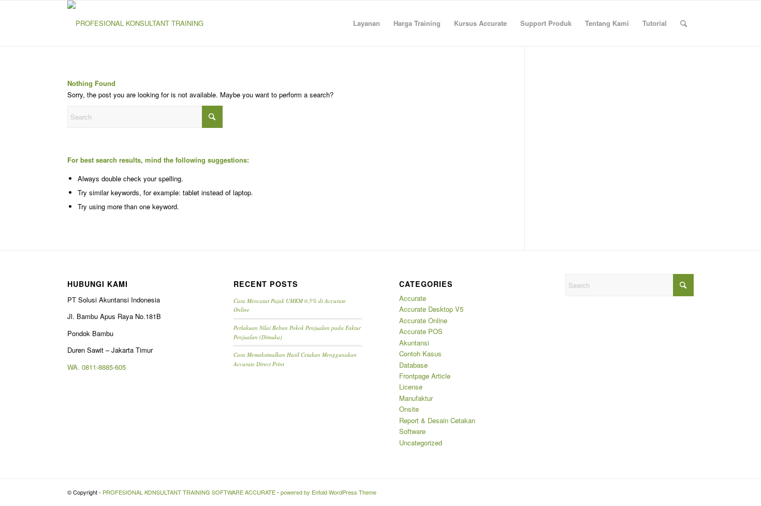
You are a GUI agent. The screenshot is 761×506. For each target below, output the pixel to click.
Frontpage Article (424, 376)
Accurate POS (421, 331)
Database (413, 365)
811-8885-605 (105, 367)
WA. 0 (76, 367)
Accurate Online (423, 320)
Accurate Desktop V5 (431, 309)
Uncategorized (420, 442)
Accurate (412, 298)
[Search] (684, 23)
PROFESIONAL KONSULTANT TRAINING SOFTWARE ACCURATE (189, 492)
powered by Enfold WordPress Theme (328, 492)
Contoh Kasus (420, 353)
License (410, 387)
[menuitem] (366, 23)
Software (412, 431)
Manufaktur (416, 398)
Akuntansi (414, 343)
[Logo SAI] (135, 23)
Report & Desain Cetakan (437, 420)
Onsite (409, 409)
